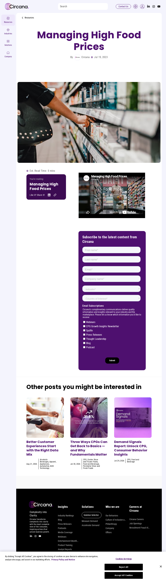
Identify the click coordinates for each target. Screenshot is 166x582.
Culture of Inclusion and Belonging (116, 519)
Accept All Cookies (124, 575)
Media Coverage (65, 532)
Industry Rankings (66, 515)
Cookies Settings (124, 559)
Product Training (65, 545)
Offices (109, 532)
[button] (142, 6)
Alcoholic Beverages (44, 460)
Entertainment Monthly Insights (68, 541)
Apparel (52, 462)
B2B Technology (47, 467)
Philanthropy (111, 524)
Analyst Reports (65, 549)
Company (110, 528)
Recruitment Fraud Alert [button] (139, 527)
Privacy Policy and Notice (63, 559)
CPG (85, 459)
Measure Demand (90, 521)
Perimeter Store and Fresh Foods (91, 467)
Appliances (44, 464)
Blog (60, 519)
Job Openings (135, 523)
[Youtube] (158, 6)
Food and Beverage (91, 464)
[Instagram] (153, 6)
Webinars (62, 536)
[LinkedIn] (148, 6)
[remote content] (112, 196)
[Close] (160, 566)
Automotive (44, 466)
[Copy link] (55, 195)
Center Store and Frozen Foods (90, 460)
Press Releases (64, 524)
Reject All (123, 567)
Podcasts (62, 528)
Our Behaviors (112, 515)
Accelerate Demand (90, 525)
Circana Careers (136, 519)
